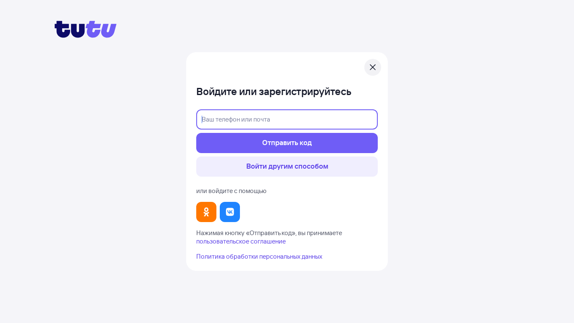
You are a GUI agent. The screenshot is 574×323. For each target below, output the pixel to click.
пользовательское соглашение (241, 241)
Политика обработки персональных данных (259, 256)
